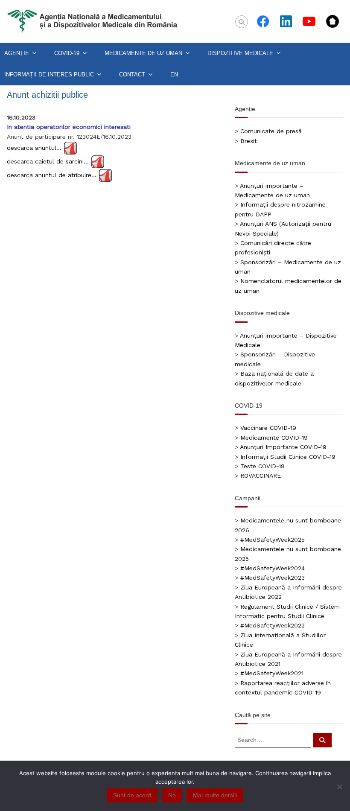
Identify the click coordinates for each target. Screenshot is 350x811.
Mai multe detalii (215, 795)
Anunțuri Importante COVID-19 (283, 446)
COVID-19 (66, 53)
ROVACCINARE (260, 475)
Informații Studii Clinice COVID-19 (287, 456)
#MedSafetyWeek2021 (271, 673)
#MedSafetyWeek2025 (272, 539)
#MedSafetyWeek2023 (272, 577)
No (172, 795)
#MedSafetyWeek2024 (272, 568)
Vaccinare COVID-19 (268, 427)
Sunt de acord (132, 795)
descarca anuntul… (34, 147)
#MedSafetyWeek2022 (272, 625)
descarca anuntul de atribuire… (51, 175)
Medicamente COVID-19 (274, 437)
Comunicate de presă (271, 131)
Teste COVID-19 (262, 466)
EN (174, 74)
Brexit (248, 140)
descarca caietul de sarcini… (48, 161)
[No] (339, 786)
